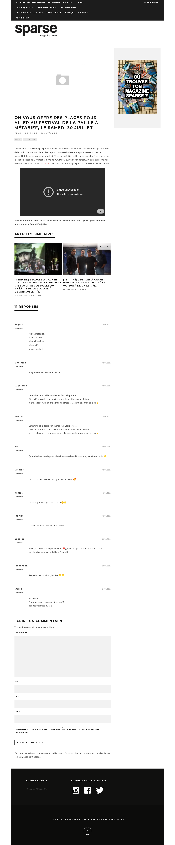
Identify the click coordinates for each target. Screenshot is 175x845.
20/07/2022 (106, 539)
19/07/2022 (106, 363)
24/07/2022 (106, 589)
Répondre (18, 328)
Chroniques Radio (25, 8)
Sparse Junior (54, 13)
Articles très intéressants (30, 2)
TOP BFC (79, 2)
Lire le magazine (67, 8)
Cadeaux (67, 2)
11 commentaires (30, 139)
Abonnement (22, 18)
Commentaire (20, 632)
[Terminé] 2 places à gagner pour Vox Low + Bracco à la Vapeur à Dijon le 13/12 (84, 282)
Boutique (70, 13)
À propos (83, 13)
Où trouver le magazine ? (29, 13)
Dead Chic (46, 163)
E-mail (17, 696)
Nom (16, 681)
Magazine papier (47, 8)
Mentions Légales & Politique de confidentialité (88, 819)
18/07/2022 (106, 324)
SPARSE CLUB (21, 296)
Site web (18, 711)
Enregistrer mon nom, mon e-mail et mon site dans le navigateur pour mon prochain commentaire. (57, 731)
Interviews (54, 2)
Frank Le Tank (25, 133)
